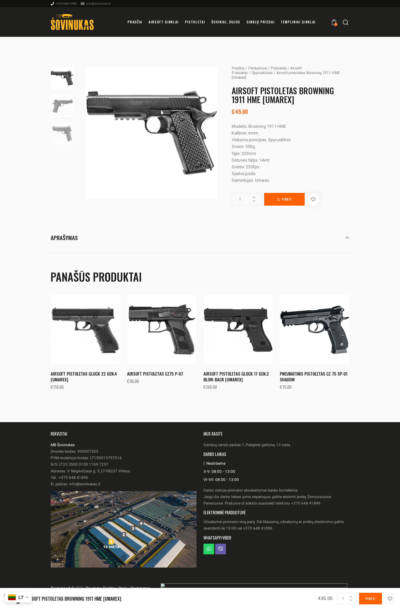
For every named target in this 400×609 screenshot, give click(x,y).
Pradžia (238, 68)
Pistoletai (279, 68)
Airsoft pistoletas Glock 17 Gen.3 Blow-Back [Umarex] (236, 376)
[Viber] (220, 549)
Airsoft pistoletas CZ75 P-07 (155, 374)
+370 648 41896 (73, 477)
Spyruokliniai (262, 73)
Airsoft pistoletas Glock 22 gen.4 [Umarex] (84, 376)
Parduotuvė (257, 68)
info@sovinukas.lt (84, 484)
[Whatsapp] (208, 549)
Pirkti (287, 199)
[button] (313, 199)
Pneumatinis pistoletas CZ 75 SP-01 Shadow (313, 376)
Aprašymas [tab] (64, 238)
